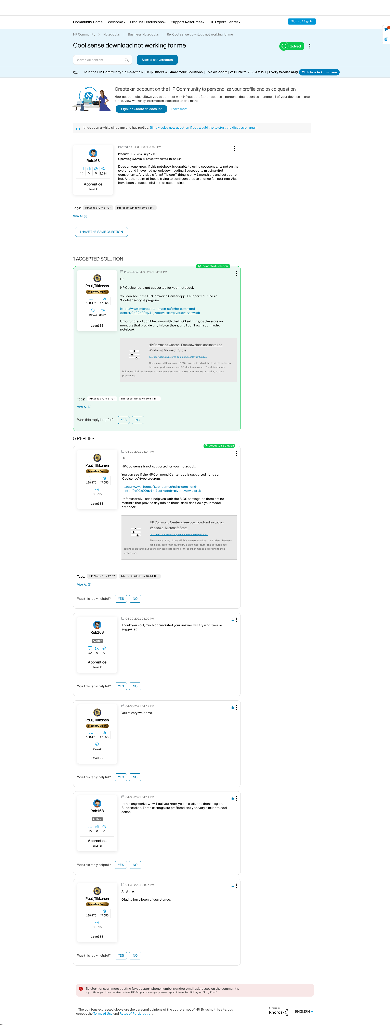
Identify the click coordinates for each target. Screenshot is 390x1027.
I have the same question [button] (101, 232)
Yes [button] (124, 420)
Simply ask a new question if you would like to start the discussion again (204, 127)
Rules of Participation (136, 1013)
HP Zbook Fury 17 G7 (98, 207)
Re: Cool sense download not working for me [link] (200, 34)
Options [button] (312, 46)
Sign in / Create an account (141, 109)
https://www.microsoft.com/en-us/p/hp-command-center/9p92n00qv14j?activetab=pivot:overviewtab (160, 311)
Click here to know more (319, 72)
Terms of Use (103, 1013)
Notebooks (111, 34)
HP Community (84, 34)
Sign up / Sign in (302, 21)
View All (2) (80, 216)
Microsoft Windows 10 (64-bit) (135, 207)
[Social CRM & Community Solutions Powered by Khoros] (278, 1011)
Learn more (179, 109)
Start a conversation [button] (157, 60)
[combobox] (102, 60)
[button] (234, 147)
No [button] (137, 420)
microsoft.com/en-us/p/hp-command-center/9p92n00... (178, 357)
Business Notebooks (143, 34)
